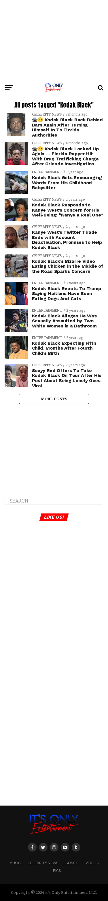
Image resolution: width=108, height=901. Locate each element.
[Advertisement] (54, 40)
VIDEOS (92, 863)
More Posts (54, 398)
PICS (57, 871)
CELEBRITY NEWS (43, 863)
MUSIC (15, 863)
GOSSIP (72, 863)
